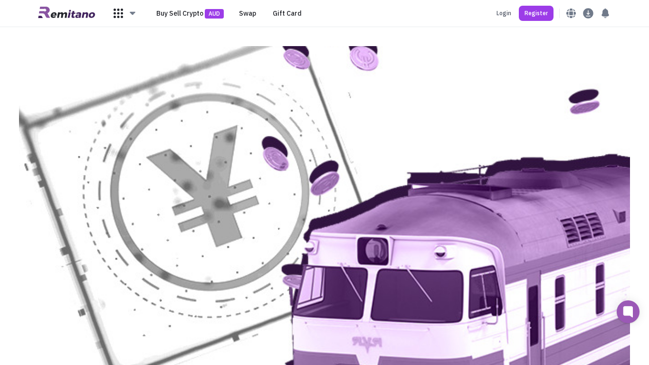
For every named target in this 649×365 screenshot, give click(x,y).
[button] (125, 13)
